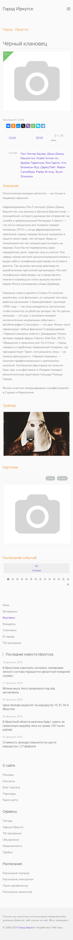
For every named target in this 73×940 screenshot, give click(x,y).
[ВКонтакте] (8, 126)
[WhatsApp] (33, 126)
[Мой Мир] (18, 126)
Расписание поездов (16, 873)
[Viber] (28, 126)
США (12, 138)
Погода (7, 821)
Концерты (9, 624)
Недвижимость (12, 846)
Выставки (9, 618)
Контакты (9, 781)
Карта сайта (10, 800)
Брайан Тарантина (32, 163)
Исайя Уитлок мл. (47, 158)
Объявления (11, 840)
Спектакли (9, 630)
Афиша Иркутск (13, 827)
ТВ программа (12, 643)
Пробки (8, 852)
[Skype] (38, 126)
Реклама (8, 775)
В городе (9, 637)
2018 (39, 138)
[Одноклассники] (13, 126)
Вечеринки (10, 611)
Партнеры (9, 794)
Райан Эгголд (45, 172)
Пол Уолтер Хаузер (33, 154)
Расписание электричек (18, 879)
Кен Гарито (53, 163)
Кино (6, 605)
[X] (23, 126)
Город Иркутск (18, 9)
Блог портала (11, 787)
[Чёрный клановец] (37, 514)
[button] (68, 9)
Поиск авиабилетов (15, 886)
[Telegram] (43, 126)
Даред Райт (47, 167)
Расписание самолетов (17, 892)
